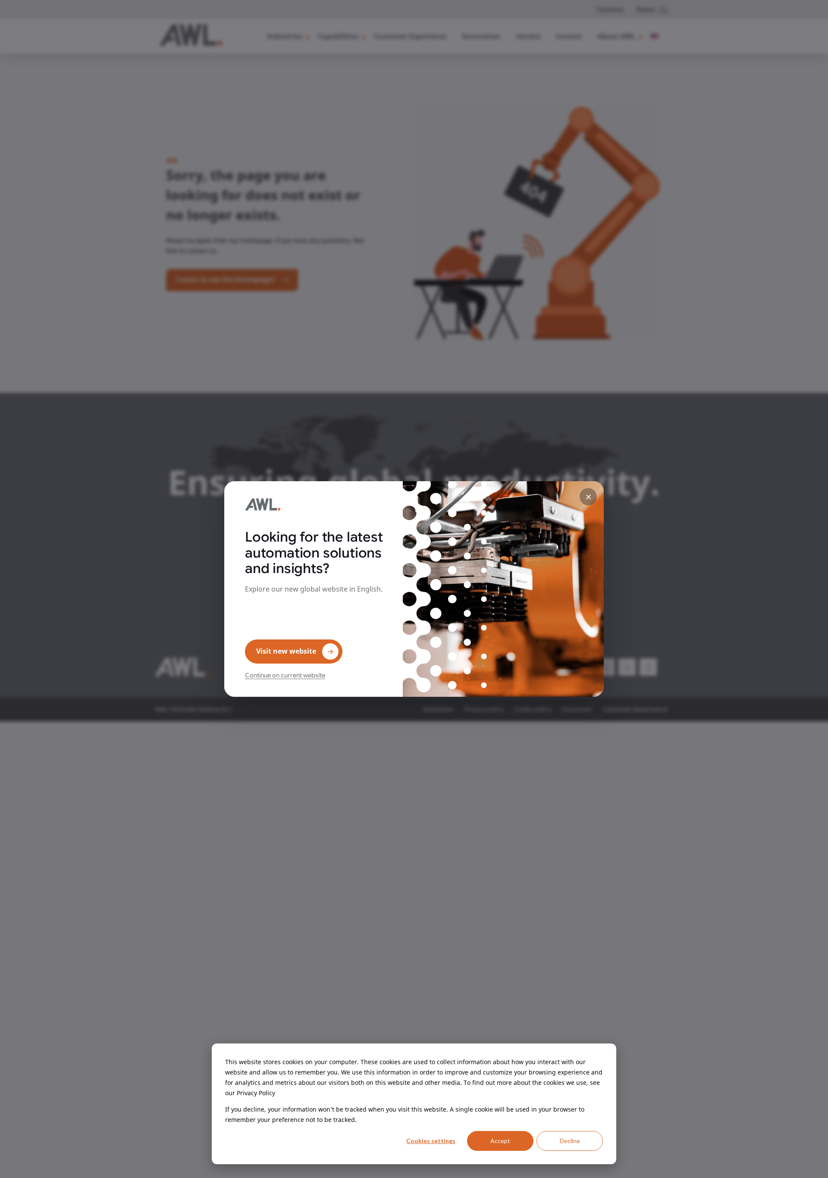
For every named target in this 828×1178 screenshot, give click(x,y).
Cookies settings (430, 1140)
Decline (570, 1140)
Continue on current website (285, 675)
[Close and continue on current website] (588, 496)
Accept (500, 1140)
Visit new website (286, 651)
